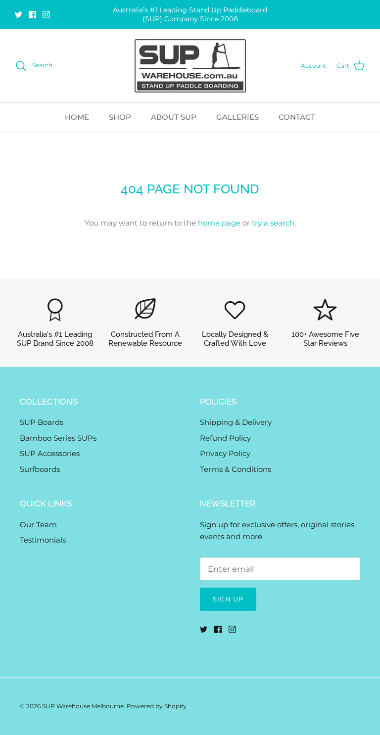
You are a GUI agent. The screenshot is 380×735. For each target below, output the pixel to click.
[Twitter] (18, 14)
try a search (273, 223)
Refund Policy (225, 438)
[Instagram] (46, 14)
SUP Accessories (50, 453)
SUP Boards (41, 422)
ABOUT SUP (173, 117)
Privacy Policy (225, 453)
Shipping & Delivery (236, 422)
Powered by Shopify (157, 706)
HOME (77, 117)
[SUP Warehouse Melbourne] (190, 65)
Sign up (228, 599)
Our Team (38, 524)
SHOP (120, 117)
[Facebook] (32, 14)
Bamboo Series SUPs (58, 438)
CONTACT (297, 117)
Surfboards (40, 469)
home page (219, 223)
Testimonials (43, 540)
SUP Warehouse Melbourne (83, 706)
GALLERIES (237, 117)
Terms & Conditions (235, 469)
